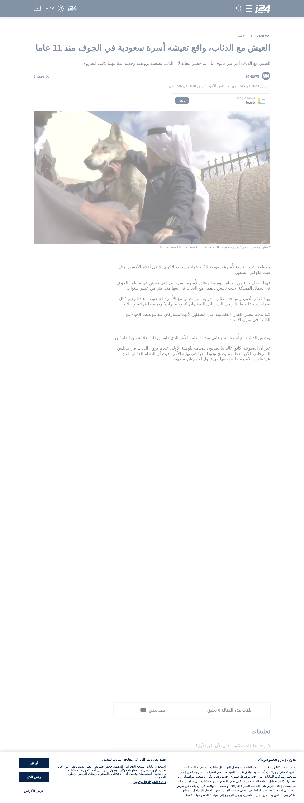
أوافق (34, 763)
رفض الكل (34, 777)
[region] (152, 777)
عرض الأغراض (33, 791)
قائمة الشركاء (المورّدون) (149, 782)
